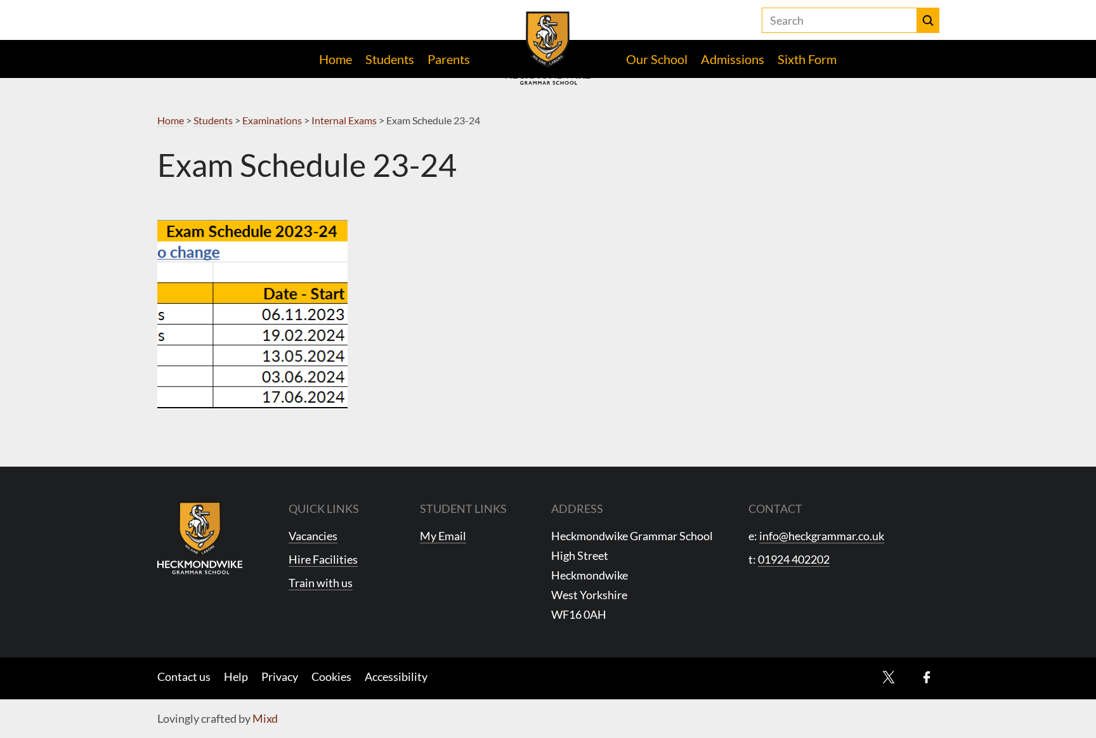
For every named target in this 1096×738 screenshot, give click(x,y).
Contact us (184, 676)
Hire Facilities (323, 559)
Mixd (265, 718)
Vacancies (313, 536)
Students (389, 59)
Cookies (331, 676)
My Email (443, 536)
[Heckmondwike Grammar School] (548, 48)
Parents (448, 59)
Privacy (279, 676)
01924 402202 (794, 559)
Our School (657, 59)
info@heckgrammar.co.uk (821, 536)
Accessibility (396, 676)
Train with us (321, 583)
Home (335, 59)
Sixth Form (807, 59)
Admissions (732, 59)
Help (236, 676)
